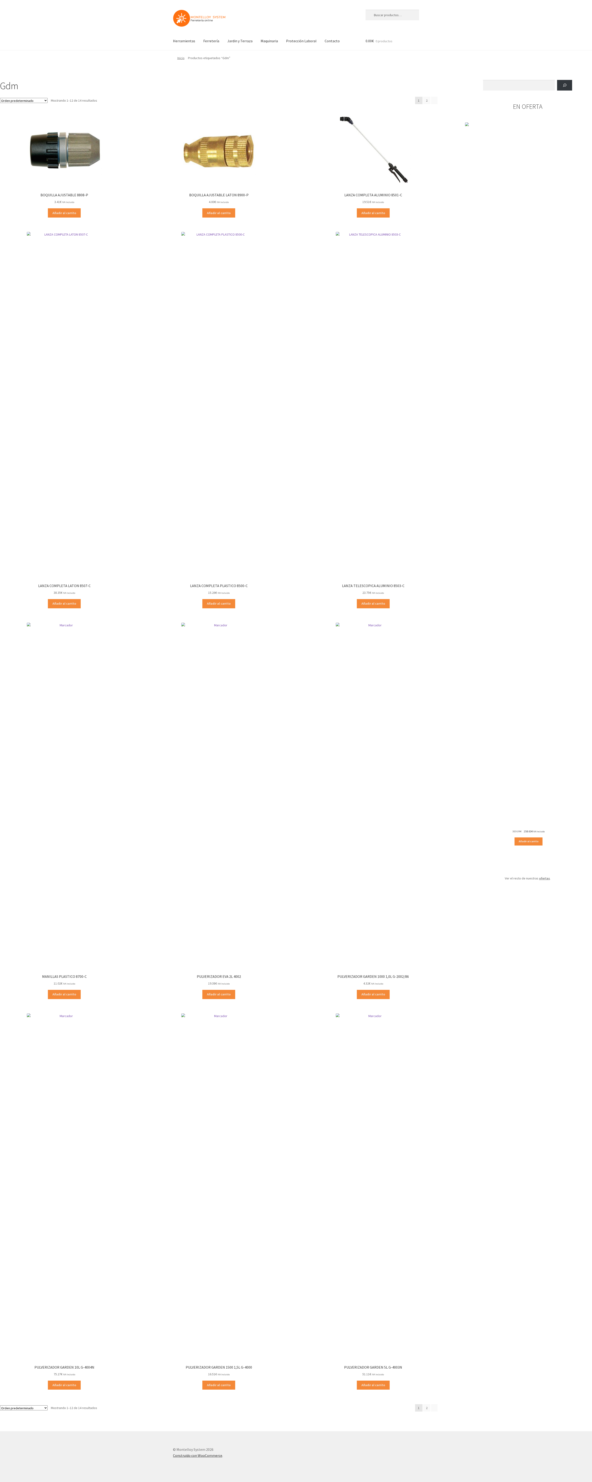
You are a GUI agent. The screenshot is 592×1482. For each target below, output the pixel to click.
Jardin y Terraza (240, 41)
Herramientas (184, 41)
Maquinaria (269, 41)
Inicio (181, 58)
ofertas (544, 878)
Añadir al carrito (64, 213)
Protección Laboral (301, 41)
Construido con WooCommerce (197, 1455)
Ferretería (211, 41)
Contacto (332, 41)
